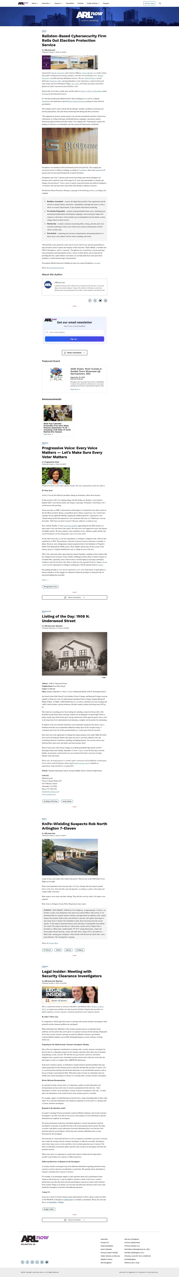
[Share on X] (95, 300)
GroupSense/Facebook (56, 268)
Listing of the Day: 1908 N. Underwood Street (66, 618)
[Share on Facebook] (90, 300)
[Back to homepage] (23, 3)
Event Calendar (106, 1249)
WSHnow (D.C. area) (131, 1263)
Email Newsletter (107, 1246)
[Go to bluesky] (46, 1262)
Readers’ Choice (106, 1259)
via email (97, 263)
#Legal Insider (49, 1209)
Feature (45, 966)
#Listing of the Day (50, 801)
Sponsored (46, 611)
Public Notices (92, 3)
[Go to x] (22, 1262)
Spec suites (75, 83)
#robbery (79, 950)
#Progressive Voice (50, 587)
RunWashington (130, 1259)
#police (68, 950)
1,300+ (44, 565)
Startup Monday (87, 73)
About (34, 3)
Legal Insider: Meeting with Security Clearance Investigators (72, 973)
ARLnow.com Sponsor (53, 626)
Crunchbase (83, 170)
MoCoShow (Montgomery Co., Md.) (137, 1249)
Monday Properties (58, 73)
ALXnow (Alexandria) (132, 1242)
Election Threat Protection (76, 101)
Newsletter (70, 3)
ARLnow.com (49, 50)
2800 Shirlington (90, 78)
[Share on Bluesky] (100, 300)
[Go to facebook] (27, 1262)
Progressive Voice (51, 462)
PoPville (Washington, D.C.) (134, 1252)
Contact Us (105, 1242)
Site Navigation (106, 1263)
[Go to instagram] (32, 1262)
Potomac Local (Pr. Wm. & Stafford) (137, 1256)
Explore (57, 3)
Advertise (45, 3)
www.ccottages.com (49, 794)
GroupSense (46, 101)
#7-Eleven (47, 950)
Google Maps (53, 943)
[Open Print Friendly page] (105, 300)
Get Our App (149, 3)
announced (99, 170)
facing (83, 91)
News (44, 31)
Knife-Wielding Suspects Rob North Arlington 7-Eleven (74, 826)
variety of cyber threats (94, 91)
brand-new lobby (55, 81)
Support (106, 3)
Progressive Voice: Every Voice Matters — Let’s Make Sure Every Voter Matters (72, 452)
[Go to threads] (42, 1262)
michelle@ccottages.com (50, 791)
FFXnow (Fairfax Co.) (132, 1246)
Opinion (45, 443)
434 (59, 538)
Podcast (80, 3)
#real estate (67, 801)
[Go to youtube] (37, 1262)
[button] (101, 678)
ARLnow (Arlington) (131, 1239)
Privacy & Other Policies (109, 1252)
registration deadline (71, 526)
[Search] (160, 3)
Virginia (100, 565)
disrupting (47, 94)
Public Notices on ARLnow (110, 1256)
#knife (58, 950)
